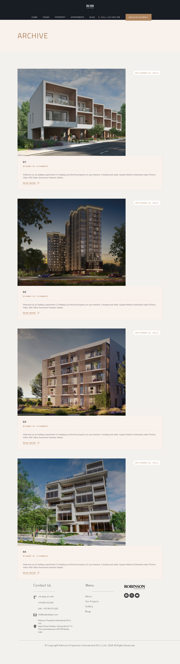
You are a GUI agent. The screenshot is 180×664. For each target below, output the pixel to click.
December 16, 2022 (147, 73)
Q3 (24, 421)
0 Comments (42, 166)
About (88, 596)
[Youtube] (137, 595)
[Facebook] (126, 595)
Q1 (24, 162)
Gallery (89, 606)
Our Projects (92, 601)
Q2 (24, 292)
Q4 (24, 551)
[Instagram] (131, 595)
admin (27, 166)
